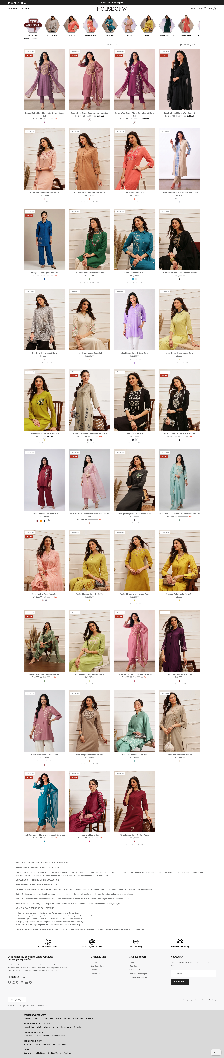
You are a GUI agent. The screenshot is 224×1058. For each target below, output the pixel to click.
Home (26, 38)
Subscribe (180, 982)
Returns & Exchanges (138, 974)
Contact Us (95, 974)
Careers (94, 970)
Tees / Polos (29, 1027)
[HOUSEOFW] (112, 9)
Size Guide (134, 966)
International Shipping (138, 977)
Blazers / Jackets (63, 1018)
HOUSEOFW (17, 1006)
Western (12, 8)
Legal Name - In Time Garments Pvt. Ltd (34, 1006)
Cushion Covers (54, 1053)
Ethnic (25, 8)
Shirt (39, 1027)
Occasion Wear (59, 1044)
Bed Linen (28, 1053)
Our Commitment (98, 966)
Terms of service (175, 1000)
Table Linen (40, 1053)
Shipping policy (200, 1000)
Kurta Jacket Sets (43, 1044)
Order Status (135, 970)
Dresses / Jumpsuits (32, 1018)
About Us (94, 962)
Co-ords (89, 1018)
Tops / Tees (48, 1018)
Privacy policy (187, 1000)
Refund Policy (212, 1000)
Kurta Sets (28, 1036)
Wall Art (67, 1053)
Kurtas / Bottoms (42, 1036)
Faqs (132, 962)
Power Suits (78, 1018)
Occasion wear (58, 1036)
